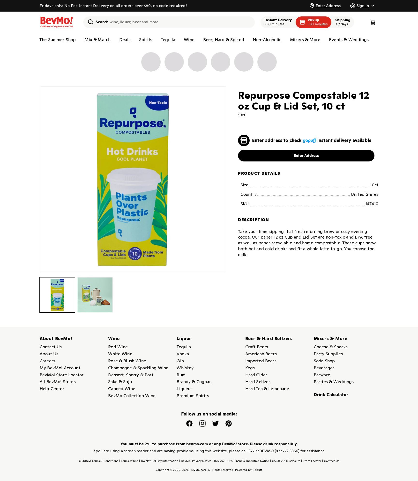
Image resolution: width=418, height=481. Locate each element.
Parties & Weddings (334, 381)
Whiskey (185, 368)
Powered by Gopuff (248, 470)
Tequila (168, 39)
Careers (47, 361)
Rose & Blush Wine (127, 361)
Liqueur (184, 388)
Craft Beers (256, 347)
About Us (49, 354)
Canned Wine (121, 388)
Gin (180, 361)
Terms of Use (128, 461)
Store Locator (311, 461)
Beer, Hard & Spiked (223, 39)
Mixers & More (305, 39)
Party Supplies (328, 354)
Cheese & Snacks (331, 347)
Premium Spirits (193, 395)
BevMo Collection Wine (132, 395)
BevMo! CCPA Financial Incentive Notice (240, 461)
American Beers (261, 354)
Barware (322, 375)
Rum (181, 375)
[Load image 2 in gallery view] (95, 295)
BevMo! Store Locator (61, 375)
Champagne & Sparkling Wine (138, 368)
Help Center (52, 388)
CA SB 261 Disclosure (285, 461)
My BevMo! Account (60, 368)
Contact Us (51, 347)
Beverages (324, 368)
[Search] (88, 21)
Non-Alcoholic (267, 39)
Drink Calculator (331, 394)
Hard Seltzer (257, 381)
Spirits (145, 39)
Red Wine (118, 347)
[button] (362, 5)
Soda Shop (324, 361)
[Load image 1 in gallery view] (57, 295)
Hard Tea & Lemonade (267, 388)
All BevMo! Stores (58, 381)
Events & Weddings (349, 39)
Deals (124, 39)
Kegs (250, 368)
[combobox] (168, 22)
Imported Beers (260, 361)
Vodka (183, 354)
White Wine (120, 354)
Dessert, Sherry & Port (130, 375)
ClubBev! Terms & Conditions (98, 461)
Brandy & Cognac (194, 381)
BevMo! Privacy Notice (195, 461)
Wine (189, 39)
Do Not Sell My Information (158, 461)
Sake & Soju (120, 381)
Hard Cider (256, 375)
